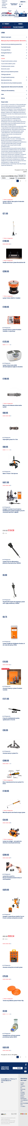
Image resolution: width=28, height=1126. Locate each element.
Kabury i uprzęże (6, 37)
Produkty (6, 24)
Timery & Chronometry (7, 90)
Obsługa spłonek (6, 74)
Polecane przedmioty (18, 27)
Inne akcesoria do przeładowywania (11, 83)
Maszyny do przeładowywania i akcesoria (13, 40)
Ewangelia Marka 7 (6, 52)
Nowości (20, 24)
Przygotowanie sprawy (7, 77)
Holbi (7, 1122)
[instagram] (21, 4)
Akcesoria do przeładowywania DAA (11, 44)
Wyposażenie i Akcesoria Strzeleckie (12, 87)
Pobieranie (4, 1)
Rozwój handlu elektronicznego (8, 1120)
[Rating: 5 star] (6, 244)
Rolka (2, 55)
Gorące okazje (7, 27)
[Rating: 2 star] (6, 344)
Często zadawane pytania (4, 4)
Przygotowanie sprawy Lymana (9, 61)
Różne (3, 98)
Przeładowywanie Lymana (7, 66)
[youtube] (20, 6)
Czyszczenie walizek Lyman (8, 63)
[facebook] (20, 4)
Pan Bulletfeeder (6, 47)
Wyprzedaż (4, 102)
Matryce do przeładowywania (9, 71)
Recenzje (4, 7)
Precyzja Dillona (5, 50)
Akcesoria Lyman (5, 69)
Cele (2, 94)
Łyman (3, 58)
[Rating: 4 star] (6, 763)
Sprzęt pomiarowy (6, 80)
